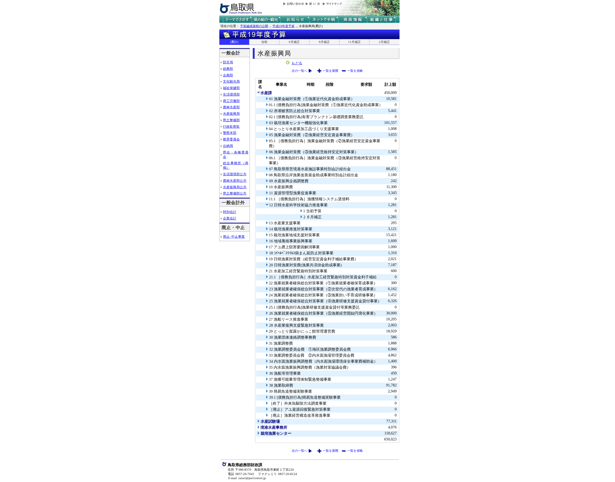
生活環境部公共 (234, 174)
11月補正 (354, 42)
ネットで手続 (323, 19)
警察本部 (229, 133)
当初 (264, 42)
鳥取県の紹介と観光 (266, 19)
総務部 (228, 69)
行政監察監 (231, 126)
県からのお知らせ (295, 19)
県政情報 (352, 19)
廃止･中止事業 (234, 236)
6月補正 (294, 42)
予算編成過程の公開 (254, 26)
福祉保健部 (231, 88)
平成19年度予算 (283, 26)
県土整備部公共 (234, 193)
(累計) (234, 42)
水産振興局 (231, 114)
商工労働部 (231, 101)
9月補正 (324, 42)
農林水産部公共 (234, 181)
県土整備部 (231, 120)
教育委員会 (231, 139)
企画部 (228, 75)
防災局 (228, 62)
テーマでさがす (237, 19)
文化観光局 (231, 81)
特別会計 (229, 212)
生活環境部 (231, 94)
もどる (296, 63)
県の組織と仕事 (381, 19)
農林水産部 (231, 107)
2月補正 (384, 42)
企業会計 (229, 218)
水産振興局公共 (234, 187)
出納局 (228, 146)
